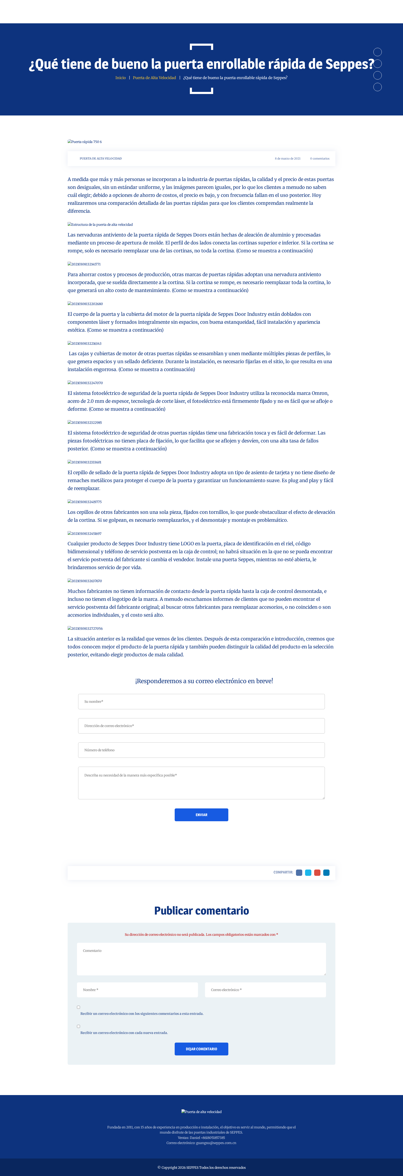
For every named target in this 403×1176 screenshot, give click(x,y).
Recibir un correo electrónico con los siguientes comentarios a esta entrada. (142, 1014)
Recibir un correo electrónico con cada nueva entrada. (124, 1033)
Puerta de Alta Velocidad (101, 158)
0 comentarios (320, 158)
